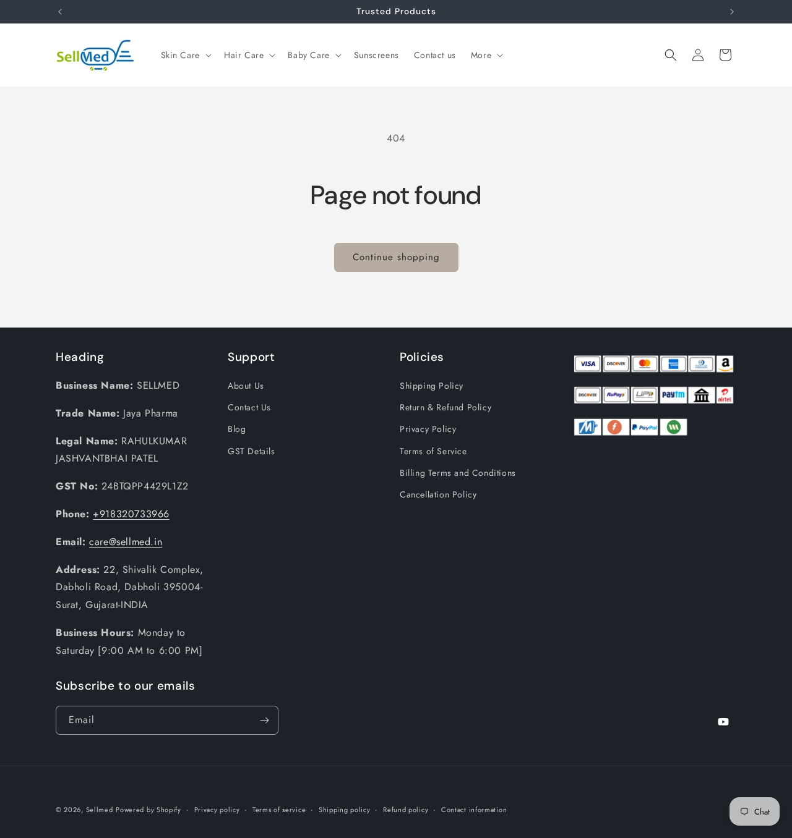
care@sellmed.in (125, 542)
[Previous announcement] (60, 11)
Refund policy (405, 810)
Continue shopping (396, 257)
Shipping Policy (431, 385)
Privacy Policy (428, 429)
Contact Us (249, 407)
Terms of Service (433, 451)
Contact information (474, 810)
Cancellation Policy (438, 494)
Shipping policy (345, 810)
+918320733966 (131, 514)
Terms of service (279, 810)
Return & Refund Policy (445, 407)
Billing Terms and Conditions (458, 473)
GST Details (251, 451)
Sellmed (99, 810)
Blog (237, 429)
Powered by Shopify (148, 810)
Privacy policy (217, 810)
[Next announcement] (732, 11)
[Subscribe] (264, 720)
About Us (246, 385)
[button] (185, 55)
